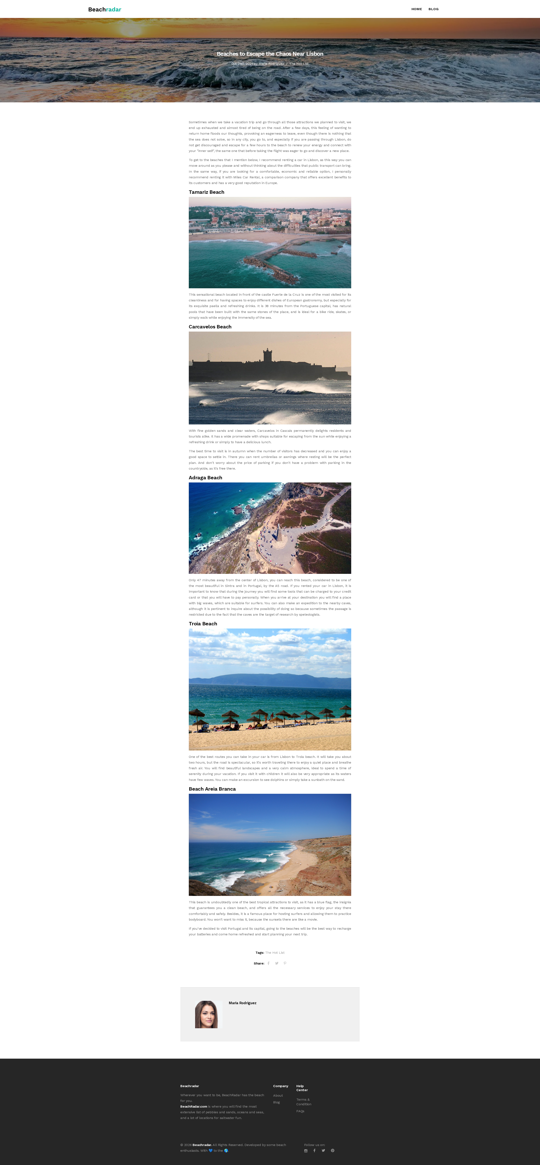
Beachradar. (202, 1145)
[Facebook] (268, 963)
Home (417, 9)
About (278, 1095)
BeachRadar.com (193, 1106)
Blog (434, 9)
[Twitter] (276, 963)
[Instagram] (306, 1151)
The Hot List (299, 64)
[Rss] (332, 1151)
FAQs (300, 1111)
